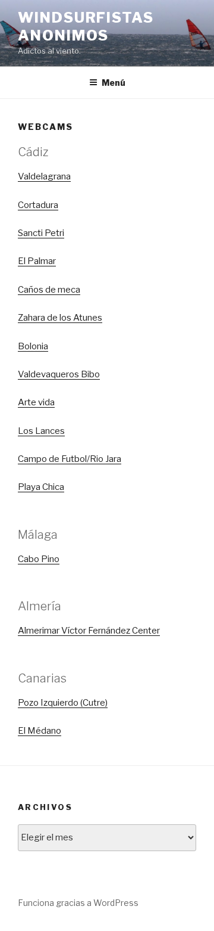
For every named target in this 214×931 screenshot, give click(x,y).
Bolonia (33, 346)
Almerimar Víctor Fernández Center (89, 630)
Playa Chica (41, 487)
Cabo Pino (38, 559)
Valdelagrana (44, 176)
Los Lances (41, 431)
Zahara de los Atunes (60, 317)
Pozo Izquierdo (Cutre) (63, 702)
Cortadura (38, 205)
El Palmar (37, 261)
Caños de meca (49, 289)
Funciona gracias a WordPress (78, 903)
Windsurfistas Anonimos (86, 26)
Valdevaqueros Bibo (59, 374)
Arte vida (36, 402)
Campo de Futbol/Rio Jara (69, 459)
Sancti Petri (41, 233)
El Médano (39, 730)
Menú (113, 82)
